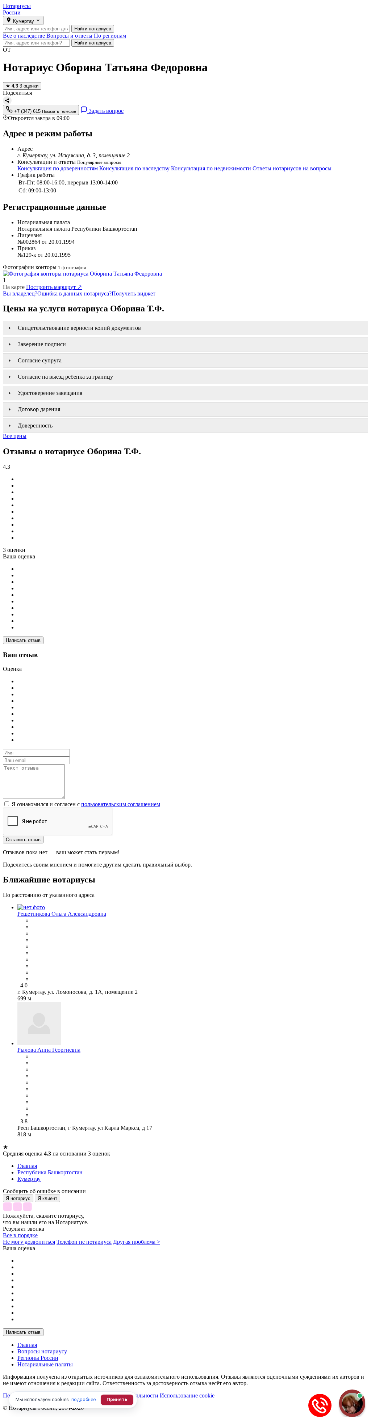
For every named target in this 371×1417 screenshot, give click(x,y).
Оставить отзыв (23, 839)
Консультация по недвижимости (212, 168)
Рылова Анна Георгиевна (48, 1050)
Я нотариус (18, 1198)
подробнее (83, 1399)
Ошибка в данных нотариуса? (74, 293)
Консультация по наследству (135, 168)
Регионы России (37, 1358)
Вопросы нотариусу (42, 1351)
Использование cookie (187, 1395)
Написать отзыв (23, 640)
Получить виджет (133, 293)
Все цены (14, 436)
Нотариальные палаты (45, 1364)
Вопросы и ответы (70, 36)
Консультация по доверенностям (58, 168)
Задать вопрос (105, 111)
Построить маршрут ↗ (54, 287)
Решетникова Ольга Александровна (61, 914)
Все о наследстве (24, 36)
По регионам (110, 36)
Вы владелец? (20, 293)
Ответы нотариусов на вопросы (292, 168)
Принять (117, 1399)
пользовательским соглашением (120, 804)
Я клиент (47, 1198)
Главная (27, 1345)
